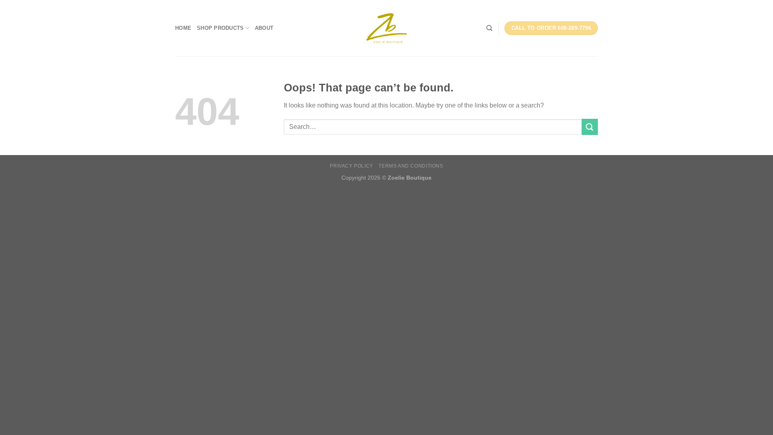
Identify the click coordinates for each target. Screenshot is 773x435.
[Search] (489, 28)
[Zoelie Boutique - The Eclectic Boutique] (386, 28)
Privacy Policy (351, 166)
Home (183, 28)
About (264, 28)
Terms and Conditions (410, 166)
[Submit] (590, 127)
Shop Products (220, 28)
